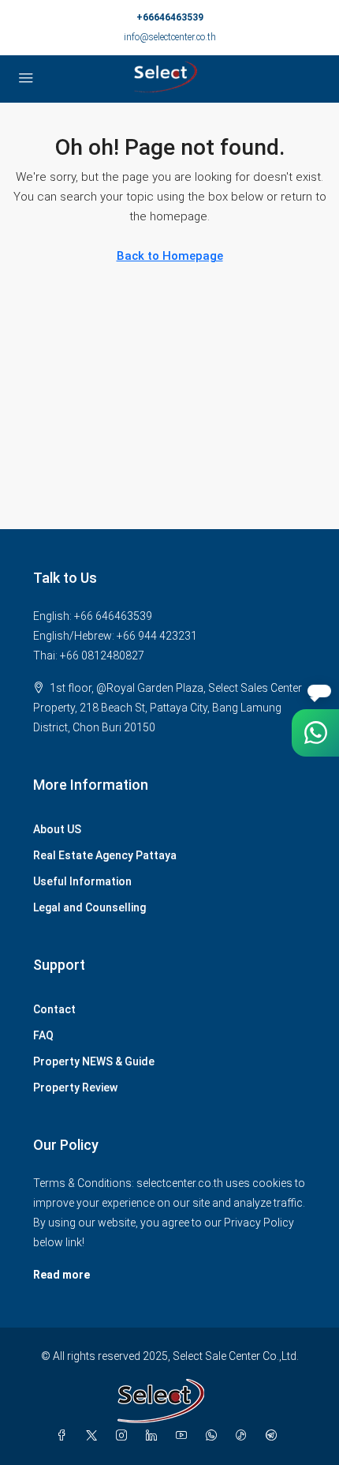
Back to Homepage (170, 256)
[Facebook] (64, 1435)
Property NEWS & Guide (94, 1061)
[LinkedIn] (154, 1435)
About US (57, 829)
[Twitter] (94, 1435)
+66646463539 (169, 17)
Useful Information (82, 881)
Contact (54, 1009)
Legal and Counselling (89, 907)
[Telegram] (274, 1435)
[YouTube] (184, 1435)
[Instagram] (124, 1435)
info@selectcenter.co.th (170, 37)
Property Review (75, 1087)
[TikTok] (244, 1435)
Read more (61, 1274)
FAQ (43, 1035)
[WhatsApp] (214, 1435)
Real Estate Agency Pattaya (105, 855)
